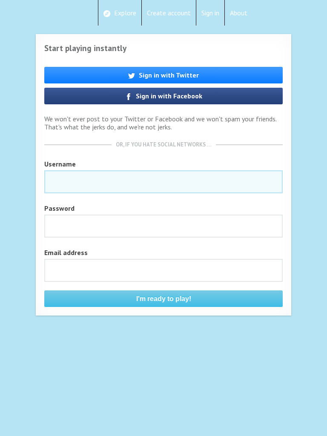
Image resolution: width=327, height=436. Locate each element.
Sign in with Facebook (168, 96)
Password (59, 208)
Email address (66, 252)
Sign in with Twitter (168, 75)
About (238, 13)
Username (60, 164)
